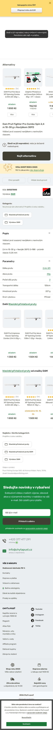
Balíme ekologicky (12, 588)
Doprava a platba (10, 578)
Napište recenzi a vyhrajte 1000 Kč (10, 614)
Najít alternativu (26, 156)
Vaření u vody (8, 639)
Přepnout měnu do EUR (26, 10)
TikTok (38, 626)
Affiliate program (9, 644)
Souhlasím (26, 724)
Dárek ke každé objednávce (14, 593)
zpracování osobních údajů (37, 713)
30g (49, 274)
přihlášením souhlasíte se (26, 529)
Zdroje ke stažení (10, 654)
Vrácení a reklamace (11, 583)
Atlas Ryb (6, 626)
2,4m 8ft (46, 268)
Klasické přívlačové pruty (23, 304)
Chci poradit (13, 180)
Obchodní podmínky (26, 699)
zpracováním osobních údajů (36, 529)
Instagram (38, 615)
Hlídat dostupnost (39, 180)
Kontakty (6, 573)
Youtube (38, 609)
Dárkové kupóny (9, 649)
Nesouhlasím (26, 717)
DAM (13, 194)
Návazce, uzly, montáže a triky (9, 632)
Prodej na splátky (10, 598)
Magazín (6, 621)
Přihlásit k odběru (27, 521)
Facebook (38, 620)
